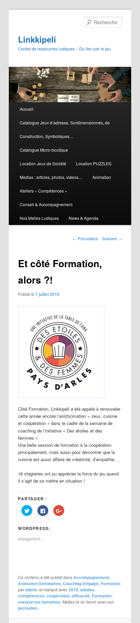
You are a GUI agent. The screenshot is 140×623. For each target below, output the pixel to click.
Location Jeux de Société (43, 163)
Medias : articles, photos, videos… (51, 177)
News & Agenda (84, 218)
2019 (73, 590)
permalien (27, 608)
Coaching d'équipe (81, 583)
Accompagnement (91, 577)
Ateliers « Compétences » (43, 191)
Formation (110, 583)
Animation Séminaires (39, 583)
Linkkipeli (37, 39)
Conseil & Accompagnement (46, 204)
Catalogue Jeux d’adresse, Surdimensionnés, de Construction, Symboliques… (65, 129)
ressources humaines (39, 602)
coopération (58, 596)
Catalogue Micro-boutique (44, 150)
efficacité (81, 596)
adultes (87, 590)
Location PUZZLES (93, 163)
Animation (101, 177)
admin (31, 590)
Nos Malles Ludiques (39, 218)
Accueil (26, 109)
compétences (31, 596)
